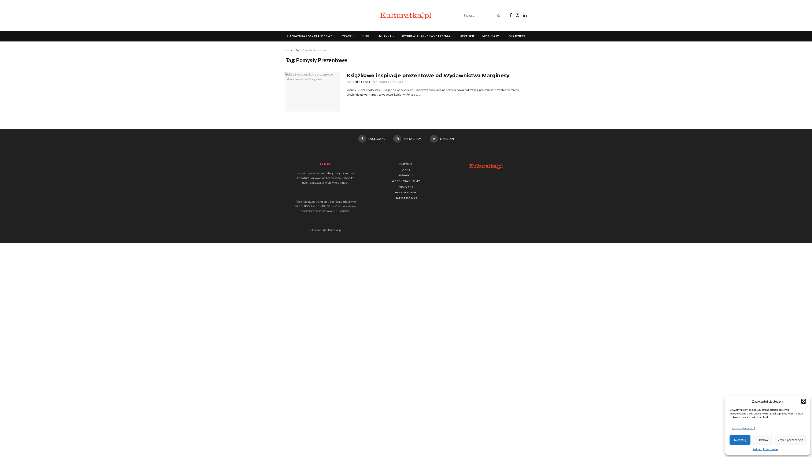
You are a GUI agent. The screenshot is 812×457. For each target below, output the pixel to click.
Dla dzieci (517, 36)
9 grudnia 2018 (385, 82)
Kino (365, 36)
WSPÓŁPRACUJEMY (406, 181)
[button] (803, 401)
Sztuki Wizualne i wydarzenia (425, 36)
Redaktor (362, 82)
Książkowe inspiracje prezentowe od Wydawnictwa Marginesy (428, 75)
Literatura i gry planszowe (309, 36)
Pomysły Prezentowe (314, 50)
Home (289, 50)
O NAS (406, 169)
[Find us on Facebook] (511, 15)
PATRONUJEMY (406, 192)
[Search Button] (499, 15)
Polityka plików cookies (765, 449)
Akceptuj (740, 440)
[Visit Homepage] (406, 15)
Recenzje (467, 36)
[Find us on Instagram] (517, 15)
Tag (297, 50)
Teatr (347, 36)
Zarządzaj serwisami (743, 428)
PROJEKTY (405, 186)
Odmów (762, 440)
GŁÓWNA (406, 163)
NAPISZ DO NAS (406, 198)
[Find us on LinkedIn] (525, 15)
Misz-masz (490, 36)
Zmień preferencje (790, 440)
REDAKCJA (406, 175)
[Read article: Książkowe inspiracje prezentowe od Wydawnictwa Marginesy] (312, 91)
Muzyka (385, 36)
